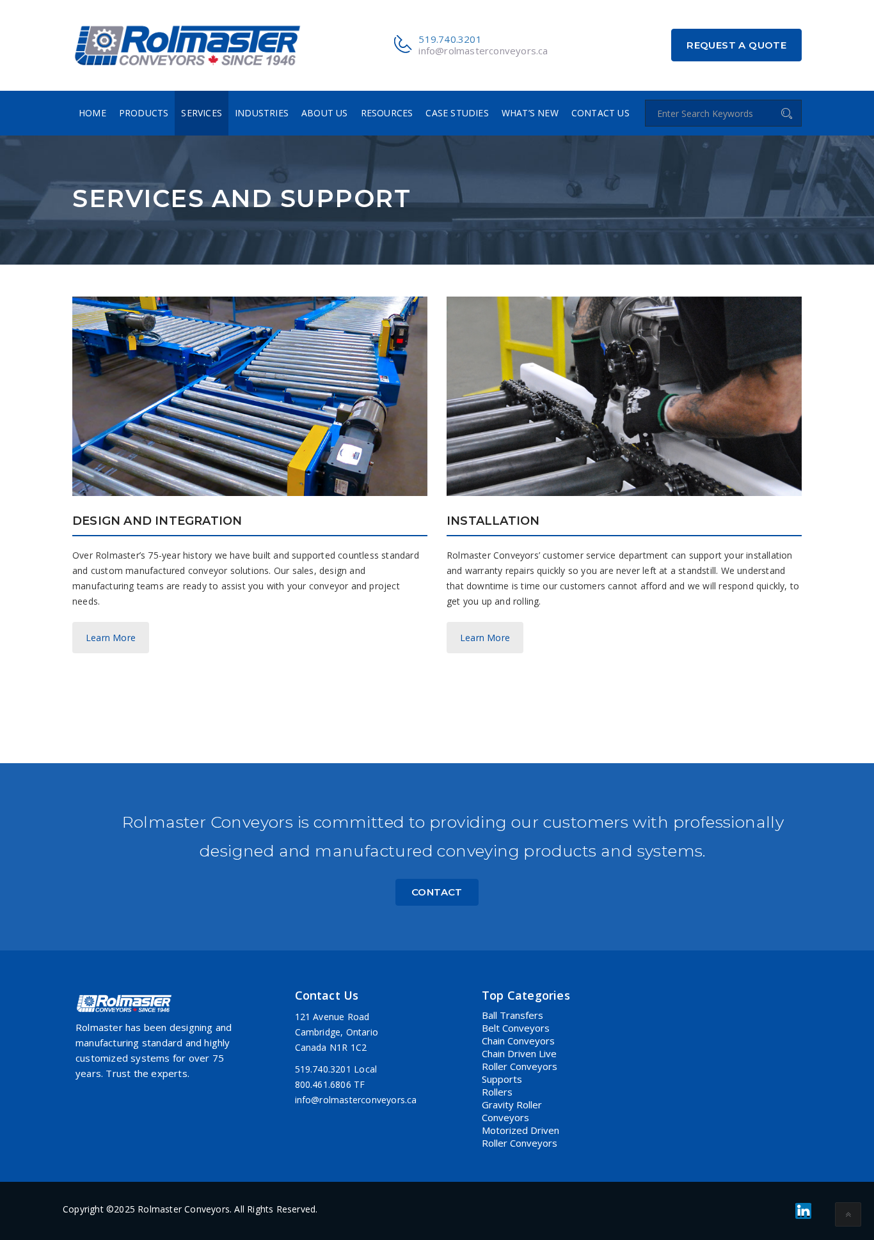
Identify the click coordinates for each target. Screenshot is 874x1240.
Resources (387, 113)
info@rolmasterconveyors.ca (483, 50)
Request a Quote (736, 45)
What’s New (530, 113)
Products (144, 113)
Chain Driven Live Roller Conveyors (519, 1060)
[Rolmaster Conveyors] (187, 44)
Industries (262, 113)
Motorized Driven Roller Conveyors (520, 1136)
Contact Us (600, 113)
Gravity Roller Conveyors (512, 1111)
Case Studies (456, 113)
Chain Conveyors (518, 1040)
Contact (437, 892)
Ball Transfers (512, 1015)
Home (92, 113)
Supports (502, 1079)
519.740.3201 (449, 39)
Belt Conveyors (516, 1027)
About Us (324, 113)
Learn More (111, 638)
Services (201, 113)
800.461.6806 (323, 1084)
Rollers (497, 1091)
